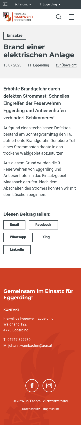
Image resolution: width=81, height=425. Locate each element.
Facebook (43, 224)
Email (14, 224)
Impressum (51, 409)
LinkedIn (17, 249)
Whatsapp (18, 237)
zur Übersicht (66, 65)
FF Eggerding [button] (48, 4)
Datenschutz (31, 409)
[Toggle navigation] (71, 17)
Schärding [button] (21, 4)
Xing (46, 237)
